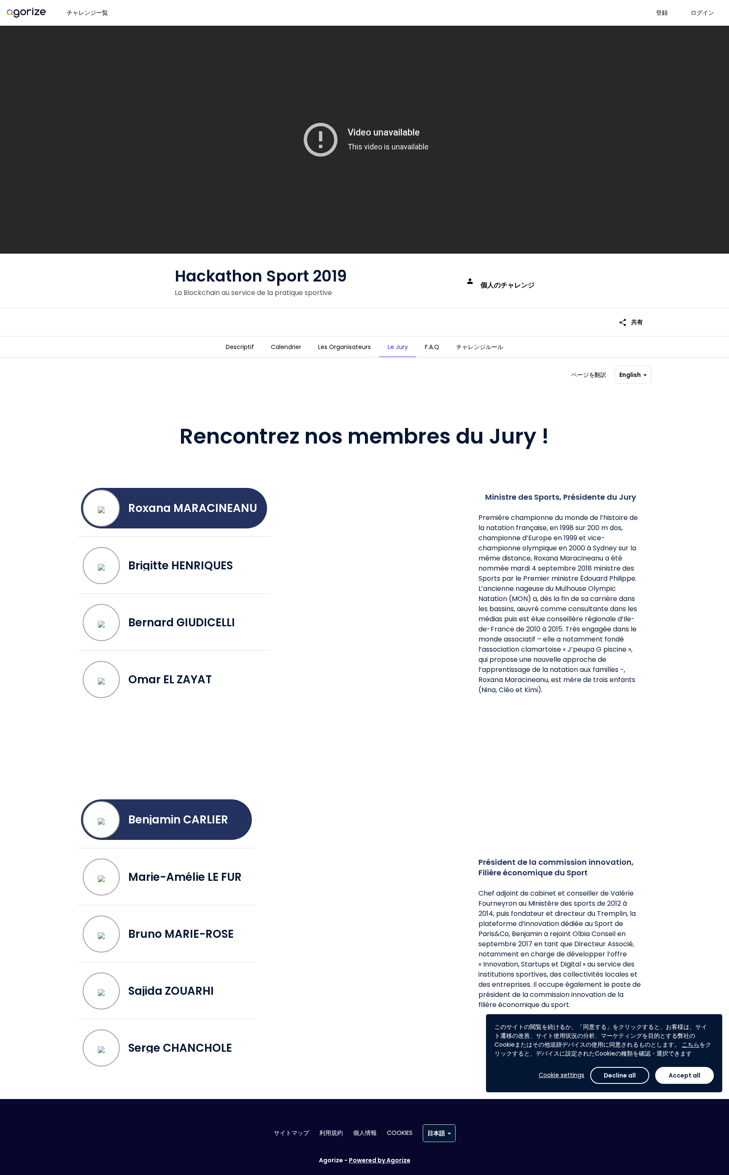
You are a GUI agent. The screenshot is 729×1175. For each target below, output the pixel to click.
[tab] (239, 346)
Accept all (684, 1075)
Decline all (620, 1075)
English (630, 375)
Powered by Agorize (379, 1160)
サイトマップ (291, 1133)
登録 (662, 12)
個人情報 (365, 1133)
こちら (690, 1044)
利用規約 (331, 1133)
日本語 (436, 1133)
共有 (630, 322)
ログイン (702, 12)
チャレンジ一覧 (87, 12)
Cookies (400, 1133)
